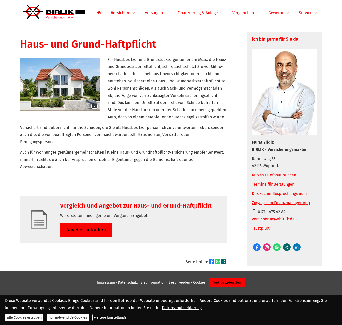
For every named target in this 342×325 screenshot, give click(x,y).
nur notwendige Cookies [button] (68, 318)
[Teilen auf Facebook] (211, 261)
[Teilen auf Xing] (223, 261)
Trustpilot (261, 228)
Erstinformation (153, 282)
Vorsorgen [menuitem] (154, 12)
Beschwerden (179, 282)
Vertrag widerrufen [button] (227, 282)
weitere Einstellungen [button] (111, 318)
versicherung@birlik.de (273, 219)
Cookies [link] (199, 282)
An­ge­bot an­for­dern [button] (86, 230)
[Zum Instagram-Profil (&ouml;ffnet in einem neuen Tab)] (267, 247)
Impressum (106, 282)
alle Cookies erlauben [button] (24, 318)
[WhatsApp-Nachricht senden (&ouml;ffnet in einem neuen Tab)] (277, 247)
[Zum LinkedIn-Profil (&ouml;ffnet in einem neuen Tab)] (297, 247)
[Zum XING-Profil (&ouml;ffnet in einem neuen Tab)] (287, 247)
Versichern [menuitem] (120, 12)
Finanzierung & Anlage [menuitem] (198, 12)
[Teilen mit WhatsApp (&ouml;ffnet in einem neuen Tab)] (217, 261)
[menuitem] (99, 13)
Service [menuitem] (305, 12)
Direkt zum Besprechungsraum (279, 193)
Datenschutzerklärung (182, 307)
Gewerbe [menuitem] (276, 12)
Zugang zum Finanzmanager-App (281, 202)
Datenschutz (128, 282)
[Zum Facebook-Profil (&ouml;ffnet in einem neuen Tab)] (257, 247)
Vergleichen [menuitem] (243, 12)
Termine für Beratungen (273, 184)
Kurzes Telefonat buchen (274, 175)
